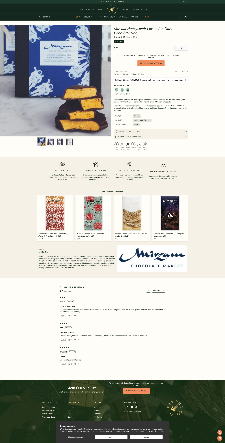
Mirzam (137, 116)
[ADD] (69, 228)
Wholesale (98, 417)
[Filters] (148, 291)
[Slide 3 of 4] (60, 142)
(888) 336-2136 (48, 407)
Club (69, 414)
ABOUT (99, 9)
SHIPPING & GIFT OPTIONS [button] (129, 131)
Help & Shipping (48, 414)
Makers (97, 410)
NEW (81, 9)
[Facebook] (132, 406)
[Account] (180, 16)
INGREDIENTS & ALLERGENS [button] (129, 137)
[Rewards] (219, 432)
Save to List (183, 71)
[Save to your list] (176, 71)
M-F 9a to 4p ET (48, 410)
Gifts (69, 410)
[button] (118, 37)
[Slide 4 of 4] (69, 142)
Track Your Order (48, 417)
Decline (146, 437)
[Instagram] (127, 406)
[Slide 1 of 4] (41, 142)
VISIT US (125, 9)
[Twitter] (136, 406)
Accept (111, 437)
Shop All (71, 407)
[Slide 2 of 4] (51, 142)
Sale (69, 417)
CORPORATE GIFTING (139, 9)
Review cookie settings (151, 63)
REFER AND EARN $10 (132, 412)
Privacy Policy (159, 431)
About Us (97, 407)
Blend (136, 124)
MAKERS (89, 9)
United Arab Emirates (142, 120)
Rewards (97, 414)
